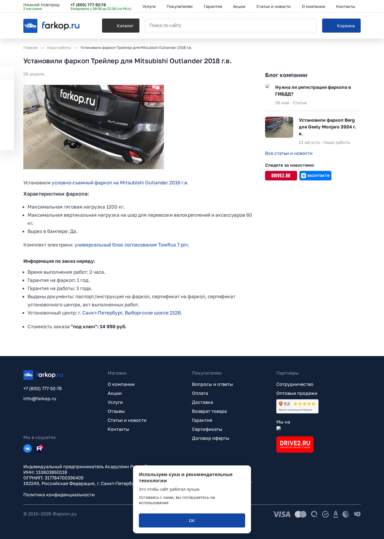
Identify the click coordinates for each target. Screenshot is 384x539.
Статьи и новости (127, 420)
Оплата (200, 393)
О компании (121, 384)
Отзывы (116, 411)
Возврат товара (209, 411)
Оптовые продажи (296, 393)
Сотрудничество (294, 384)
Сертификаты (207, 429)
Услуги (115, 402)
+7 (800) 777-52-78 (88, 4)
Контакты (118, 429)
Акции (115, 393)
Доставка (202, 402)
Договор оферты (210, 438)
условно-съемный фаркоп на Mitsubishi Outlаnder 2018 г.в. (120, 182)
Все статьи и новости (289, 153)
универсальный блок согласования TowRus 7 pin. (131, 245)
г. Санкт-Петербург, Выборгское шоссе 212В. (130, 313)
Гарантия (202, 420)
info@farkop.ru (39, 398)
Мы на (283, 422)
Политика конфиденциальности (59, 494)
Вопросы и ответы (212, 384)
